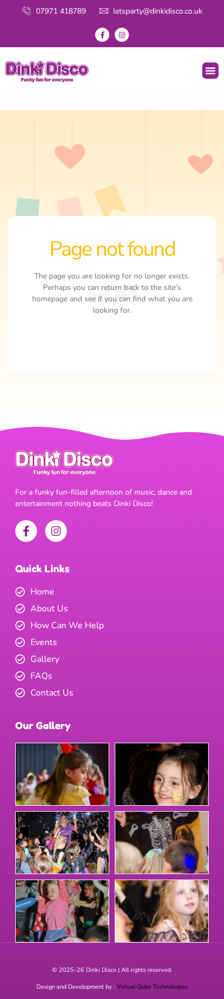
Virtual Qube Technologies (152, 987)
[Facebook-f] (102, 35)
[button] (210, 70)
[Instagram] (122, 35)
